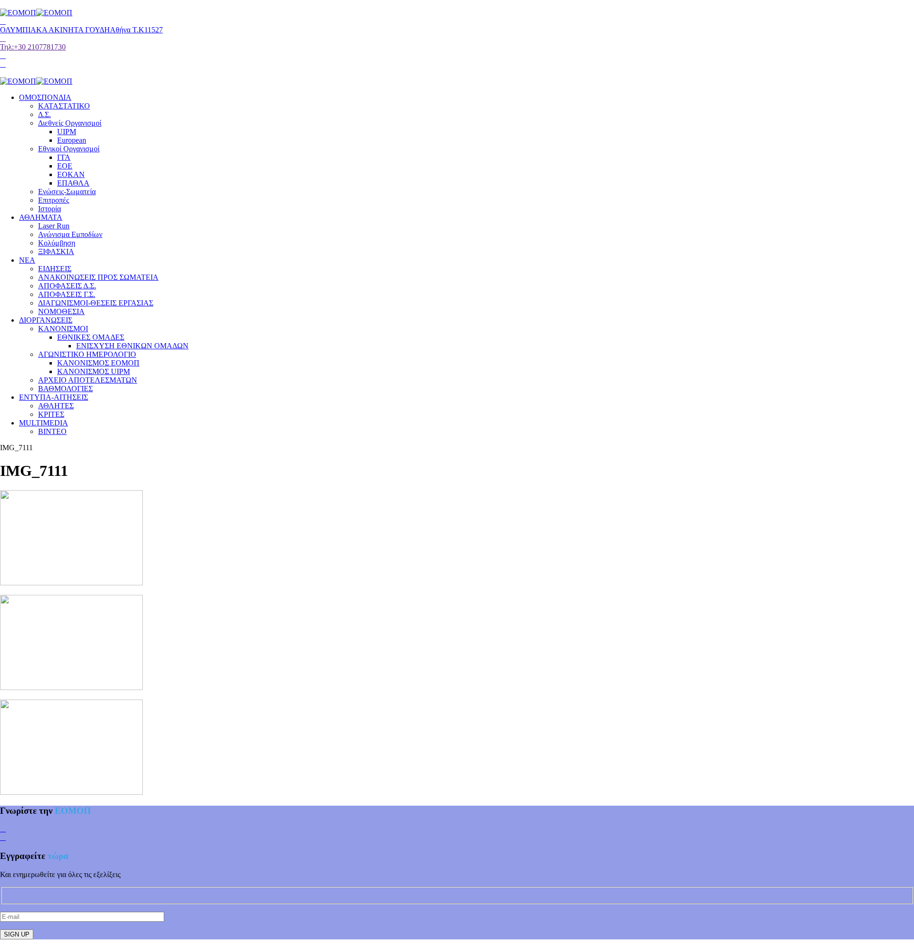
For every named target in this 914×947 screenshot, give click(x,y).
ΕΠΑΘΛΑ (73, 183)
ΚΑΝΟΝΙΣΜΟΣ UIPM (93, 371)
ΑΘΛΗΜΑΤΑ (40, 217)
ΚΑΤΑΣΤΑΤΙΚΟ (64, 106)
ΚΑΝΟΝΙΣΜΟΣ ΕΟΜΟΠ (98, 363)
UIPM (66, 132)
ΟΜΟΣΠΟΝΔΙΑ (45, 97)
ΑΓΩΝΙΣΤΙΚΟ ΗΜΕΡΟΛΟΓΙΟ (87, 354)
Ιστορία (49, 209)
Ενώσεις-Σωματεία (67, 191)
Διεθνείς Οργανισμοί (69, 123)
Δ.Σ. (44, 114)
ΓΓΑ (63, 157)
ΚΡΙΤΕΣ (51, 414)
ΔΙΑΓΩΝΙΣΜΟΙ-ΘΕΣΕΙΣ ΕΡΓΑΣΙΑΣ (95, 303)
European (71, 140)
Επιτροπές (53, 200)
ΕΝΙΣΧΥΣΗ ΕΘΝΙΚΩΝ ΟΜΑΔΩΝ (132, 346)
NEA (27, 260)
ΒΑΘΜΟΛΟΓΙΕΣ (65, 389)
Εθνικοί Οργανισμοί (68, 149)
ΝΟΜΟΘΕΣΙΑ (61, 311)
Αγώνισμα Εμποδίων (70, 234)
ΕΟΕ (64, 166)
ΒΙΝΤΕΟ (52, 431)
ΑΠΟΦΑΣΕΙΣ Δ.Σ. (67, 286)
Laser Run (54, 226)
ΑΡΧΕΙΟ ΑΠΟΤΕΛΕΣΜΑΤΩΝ (87, 380)
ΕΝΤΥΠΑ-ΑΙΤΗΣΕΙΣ (53, 397)
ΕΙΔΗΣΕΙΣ (54, 269)
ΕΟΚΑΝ (71, 174)
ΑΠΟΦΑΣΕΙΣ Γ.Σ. (66, 294)
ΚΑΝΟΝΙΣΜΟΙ (63, 329)
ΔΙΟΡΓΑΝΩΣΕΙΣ (45, 320)
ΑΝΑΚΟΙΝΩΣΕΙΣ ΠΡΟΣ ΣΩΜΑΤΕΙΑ (98, 277)
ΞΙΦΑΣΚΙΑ (56, 251)
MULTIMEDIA (43, 423)
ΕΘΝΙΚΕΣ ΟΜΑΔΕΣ (90, 337)
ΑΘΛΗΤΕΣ (56, 406)
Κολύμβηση (56, 243)
